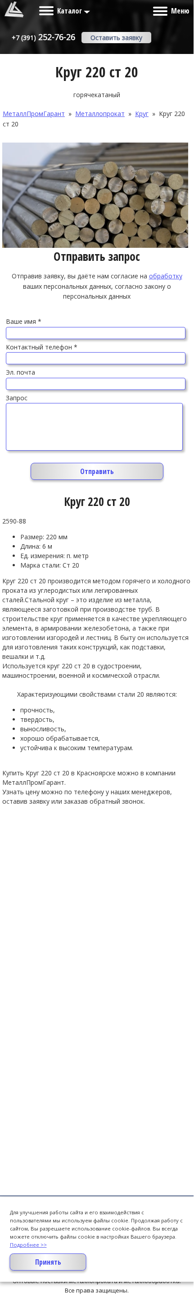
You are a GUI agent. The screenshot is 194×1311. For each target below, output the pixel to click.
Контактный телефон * (41, 347)
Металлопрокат (100, 113)
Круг (142, 113)
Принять (48, 1262)
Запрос (16, 398)
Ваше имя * (23, 321)
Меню (180, 11)
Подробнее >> (28, 1244)
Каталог (70, 11)
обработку (165, 276)
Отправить (97, 471)
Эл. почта (20, 372)
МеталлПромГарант (34, 113)
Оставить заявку (116, 37)
